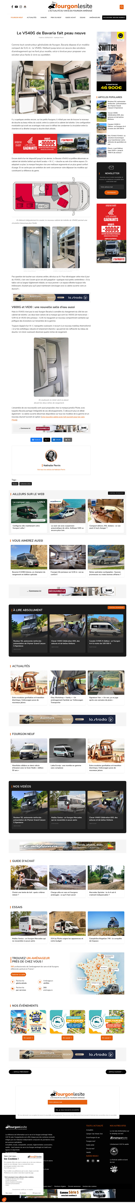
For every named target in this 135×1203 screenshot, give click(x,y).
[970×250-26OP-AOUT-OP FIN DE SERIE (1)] (51, 143)
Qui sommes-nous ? (45, 1186)
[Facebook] (12, 7)
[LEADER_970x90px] (67, 846)
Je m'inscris (111, 193)
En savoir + (28, 1038)
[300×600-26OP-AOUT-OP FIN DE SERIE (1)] (111, 233)
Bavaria (15, 484)
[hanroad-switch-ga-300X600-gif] (111, 61)
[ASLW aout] (106, 511)
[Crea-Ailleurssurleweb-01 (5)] (68, 511)
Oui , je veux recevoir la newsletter (67, 1110)
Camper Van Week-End (94, 1134)
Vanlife (44, 18)
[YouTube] (16, 7)
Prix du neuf (56, 18)
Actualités (31, 18)
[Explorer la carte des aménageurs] (97, 973)
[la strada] (51, 297)
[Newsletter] (25, 7)
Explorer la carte (18, 974)
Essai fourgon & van (93, 1137)
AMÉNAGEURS (94, 18)
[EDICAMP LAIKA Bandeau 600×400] (29, 511)
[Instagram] (20, 7)
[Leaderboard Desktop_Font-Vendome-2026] (67, 1193)
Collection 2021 (25, 484)
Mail (69, 440)
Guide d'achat (23, 861)
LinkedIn (58, 440)
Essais (82, 18)
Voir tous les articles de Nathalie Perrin (51, 470)
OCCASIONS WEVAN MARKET (114, 18)
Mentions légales (60, 1186)
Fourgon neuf (17, 18)
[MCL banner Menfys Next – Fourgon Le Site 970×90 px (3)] (51, 428)
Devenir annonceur (74, 1186)
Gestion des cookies (90, 1186)
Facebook (37, 440)
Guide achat (70, 18)
